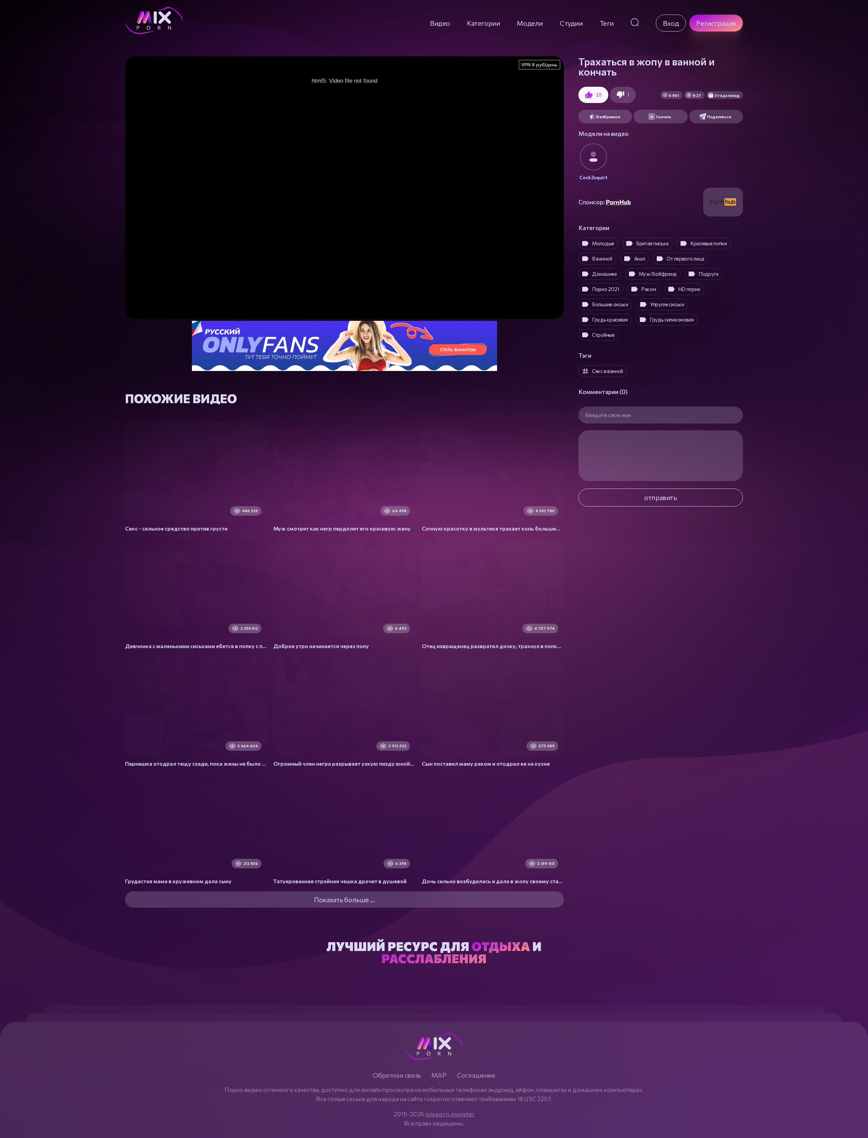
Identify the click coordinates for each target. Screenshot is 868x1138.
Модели (530, 23)
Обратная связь (397, 1075)
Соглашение (476, 1075)
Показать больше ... (344, 899)
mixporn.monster (450, 1114)
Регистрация (716, 23)
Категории (483, 23)
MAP (439, 1075)
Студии (571, 23)
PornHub (618, 202)
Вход (671, 23)
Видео (440, 23)
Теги (607, 23)
